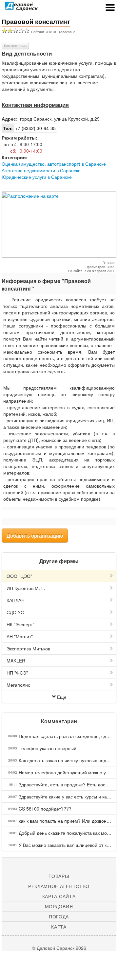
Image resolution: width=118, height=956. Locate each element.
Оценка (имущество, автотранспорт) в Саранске (54, 163)
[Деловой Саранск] (21, 8)
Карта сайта (59, 896)
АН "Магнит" (20, 636)
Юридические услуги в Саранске (37, 177)
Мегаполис (18, 684)
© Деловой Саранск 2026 (59, 948)
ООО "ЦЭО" (19, 576)
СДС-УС (15, 612)
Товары (59, 876)
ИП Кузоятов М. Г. (26, 588)
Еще (62, 697)
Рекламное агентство (58, 886)
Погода (59, 916)
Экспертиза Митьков (28, 648)
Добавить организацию (35, 535)
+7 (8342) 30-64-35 (29, 128)
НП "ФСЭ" (17, 672)
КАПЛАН (16, 600)
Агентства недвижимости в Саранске (41, 170)
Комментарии (15, 45)
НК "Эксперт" (20, 624)
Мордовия (59, 906)
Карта (59, 926)
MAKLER (16, 660)
